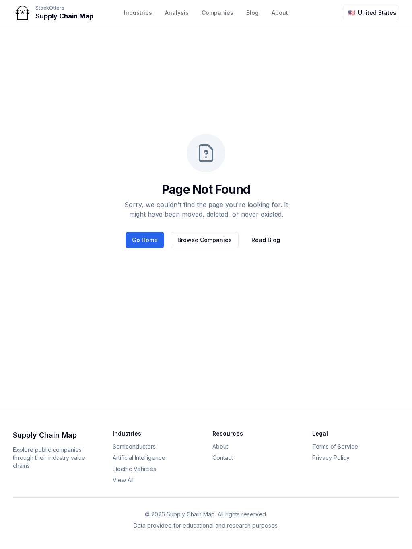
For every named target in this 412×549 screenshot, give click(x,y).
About (220, 446)
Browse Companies (204, 239)
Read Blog (265, 239)
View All (123, 480)
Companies (217, 12)
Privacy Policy (331, 457)
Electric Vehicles (134, 468)
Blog (252, 12)
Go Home (145, 239)
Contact (222, 457)
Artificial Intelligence (139, 457)
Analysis (177, 12)
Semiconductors (134, 446)
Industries (138, 12)
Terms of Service (335, 446)
